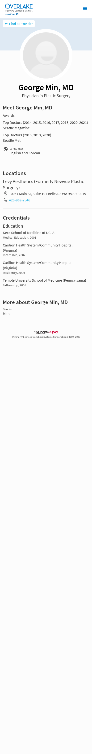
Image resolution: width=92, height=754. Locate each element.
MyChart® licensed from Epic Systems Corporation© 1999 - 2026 (46, 336)
